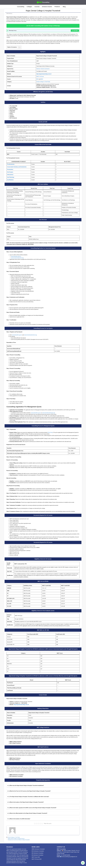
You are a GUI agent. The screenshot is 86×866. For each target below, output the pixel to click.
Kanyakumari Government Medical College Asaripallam (19, 839)
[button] (68, 7)
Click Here (50, 432)
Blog (64, 6)
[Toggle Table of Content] (18, 47)
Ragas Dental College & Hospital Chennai (16, 838)
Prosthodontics (10, 164)
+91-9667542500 (66, 855)
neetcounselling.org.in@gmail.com (69, 856)
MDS (42, 79)
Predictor (57, 6)
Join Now (75, 30)
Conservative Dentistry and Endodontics (17, 166)
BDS (37, 79)
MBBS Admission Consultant (38, 849)
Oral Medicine (10, 179)
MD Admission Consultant (37, 853)
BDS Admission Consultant (38, 851)
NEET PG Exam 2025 (36, 859)
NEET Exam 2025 (36, 857)
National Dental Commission (43, 68)
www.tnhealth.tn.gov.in (16, 256)
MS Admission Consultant (37, 855)
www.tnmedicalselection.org (17, 257)
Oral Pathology (10, 177)
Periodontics (10, 169)
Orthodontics (10, 174)
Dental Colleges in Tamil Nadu (43, 81)
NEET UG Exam (40, 76)
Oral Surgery (10, 172)
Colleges (29, 6)
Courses (37, 6)
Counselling (20, 6)
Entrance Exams (47, 6)
